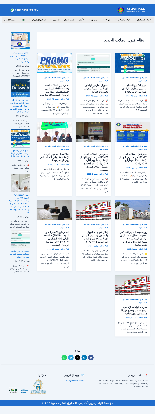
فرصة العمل (69, 19)
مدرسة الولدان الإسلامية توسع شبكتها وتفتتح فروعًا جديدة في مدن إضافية (134, 310)
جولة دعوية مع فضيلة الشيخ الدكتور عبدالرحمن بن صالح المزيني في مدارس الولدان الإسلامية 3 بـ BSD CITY (19, 106)
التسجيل (56, 19)
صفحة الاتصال (9, 19)
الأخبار (81, 19)
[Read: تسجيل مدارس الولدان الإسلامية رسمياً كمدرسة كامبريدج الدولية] (93, 63)
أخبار (145, 77)
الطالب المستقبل (144, 19)
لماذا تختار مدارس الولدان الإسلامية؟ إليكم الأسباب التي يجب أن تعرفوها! (54, 157)
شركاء (108, 19)
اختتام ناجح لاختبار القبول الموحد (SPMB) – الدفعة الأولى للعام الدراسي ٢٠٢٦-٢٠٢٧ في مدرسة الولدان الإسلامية (56, 238)
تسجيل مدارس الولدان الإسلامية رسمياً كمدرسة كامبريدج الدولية (95, 88)
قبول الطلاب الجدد (136, 77)
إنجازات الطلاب (124, 19)
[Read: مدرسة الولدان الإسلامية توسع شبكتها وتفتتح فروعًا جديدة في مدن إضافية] (132, 284)
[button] (91, 357)
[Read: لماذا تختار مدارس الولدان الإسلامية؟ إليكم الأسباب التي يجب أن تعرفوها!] (54, 131)
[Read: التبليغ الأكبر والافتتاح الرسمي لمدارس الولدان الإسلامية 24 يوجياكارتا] (132, 63)
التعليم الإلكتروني (39, 19)
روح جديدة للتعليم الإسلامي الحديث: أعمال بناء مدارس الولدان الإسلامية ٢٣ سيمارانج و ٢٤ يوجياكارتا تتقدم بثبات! (133, 238)
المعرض (94, 19)
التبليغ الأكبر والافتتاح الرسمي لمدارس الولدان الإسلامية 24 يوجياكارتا (134, 88)
